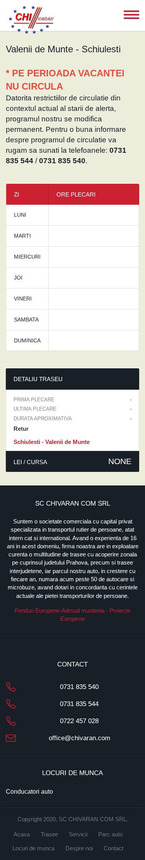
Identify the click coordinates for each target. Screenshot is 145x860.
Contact (113, 848)
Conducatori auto (29, 791)
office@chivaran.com (79, 738)
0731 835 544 (79, 704)
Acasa (22, 834)
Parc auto (110, 834)
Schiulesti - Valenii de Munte (52, 442)
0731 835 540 (79, 687)
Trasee (49, 834)
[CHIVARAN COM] (31, 20)
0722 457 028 (79, 721)
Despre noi (79, 848)
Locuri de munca (33, 848)
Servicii (78, 834)
